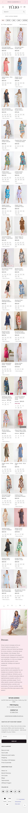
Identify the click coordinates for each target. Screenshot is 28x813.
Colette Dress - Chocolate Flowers (20, 495)
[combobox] (14, 12)
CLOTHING (11, 16)
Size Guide (4, 752)
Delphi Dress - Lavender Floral (19, 206)
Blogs (3, 778)
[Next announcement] (25, 2)
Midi (14, 20)
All (3, 20)
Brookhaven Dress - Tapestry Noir (20, 590)
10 (20, 605)
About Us (4, 770)
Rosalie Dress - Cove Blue (19, 301)
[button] (3, 7)
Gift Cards (4, 775)
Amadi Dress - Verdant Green (19, 559)
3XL (19, 597)
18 (5, 116)
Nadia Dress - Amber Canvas (6, 141)
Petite (8, 20)
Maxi (19, 20)
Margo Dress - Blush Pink (19, 364)
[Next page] (24, 605)
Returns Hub (5, 750)
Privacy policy (17, 803)
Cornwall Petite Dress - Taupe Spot (7, 237)
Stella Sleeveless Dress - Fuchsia (6, 364)
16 (23, 114)
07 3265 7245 (14, 712)
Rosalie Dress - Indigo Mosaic (6, 332)
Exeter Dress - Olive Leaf (7, 464)
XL (22, 369)
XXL (16, 597)
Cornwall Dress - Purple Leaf (19, 48)
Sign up (14, 741)
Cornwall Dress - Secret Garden (6, 495)
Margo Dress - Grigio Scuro (19, 529)
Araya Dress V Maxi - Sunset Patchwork (20, 430)
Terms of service (18, 801)
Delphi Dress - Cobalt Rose (19, 78)
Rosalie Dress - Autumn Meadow (7, 529)
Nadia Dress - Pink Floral (7, 78)
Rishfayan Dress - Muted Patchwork (7, 397)
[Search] (24, 11)
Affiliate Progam (6, 783)
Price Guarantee (6, 762)
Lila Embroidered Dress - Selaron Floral (20, 398)
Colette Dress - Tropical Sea (19, 172)
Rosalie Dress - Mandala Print (6, 559)
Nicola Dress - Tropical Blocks (6, 430)
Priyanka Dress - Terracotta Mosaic (20, 332)
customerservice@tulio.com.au (14, 716)
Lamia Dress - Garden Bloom (19, 109)
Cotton (25, 20)
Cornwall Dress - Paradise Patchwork (7, 48)
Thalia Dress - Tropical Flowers (6, 172)
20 (18, 116)
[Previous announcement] (2, 2)
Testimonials (5, 780)
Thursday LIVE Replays (8, 760)
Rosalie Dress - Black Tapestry (19, 269)
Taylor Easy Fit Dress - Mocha (19, 237)
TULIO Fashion (22, 799)
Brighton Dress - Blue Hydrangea (6, 590)
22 (10, 116)
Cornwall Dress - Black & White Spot (7, 109)
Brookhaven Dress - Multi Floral (7, 269)
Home (6, 16)
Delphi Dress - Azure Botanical (6, 206)
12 (7, 114)
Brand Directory (6, 773)
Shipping (4, 757)
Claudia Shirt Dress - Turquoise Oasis (20, 141)
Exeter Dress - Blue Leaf (20, 464)
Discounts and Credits (8, 755)
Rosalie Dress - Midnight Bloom (6, 301)
